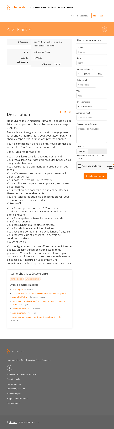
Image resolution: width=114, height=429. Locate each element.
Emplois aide (16, 279)
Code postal (81, 80)
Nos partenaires (14, 384)
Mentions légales (14, 393)
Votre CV (80, 146)
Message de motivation (86, 124)
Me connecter (99, 16)
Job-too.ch (13, 422)
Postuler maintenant (95, 176)
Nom (78, 58)
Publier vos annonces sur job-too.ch (22, 374)
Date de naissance (84, 69)
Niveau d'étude (83, 102)
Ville (78, 91)
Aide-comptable (19, 313)
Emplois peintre (32, 279)
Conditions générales (16, 388)
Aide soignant (18, 289)
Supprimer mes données (17, 398)
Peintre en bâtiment (21, 308)
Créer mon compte (79, 16)
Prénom (79, 47)
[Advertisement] (39, 88)
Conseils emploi (13, 379)
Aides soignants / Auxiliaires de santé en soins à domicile (37, 317)
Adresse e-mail (83, 113)
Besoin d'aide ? (13, 403)
